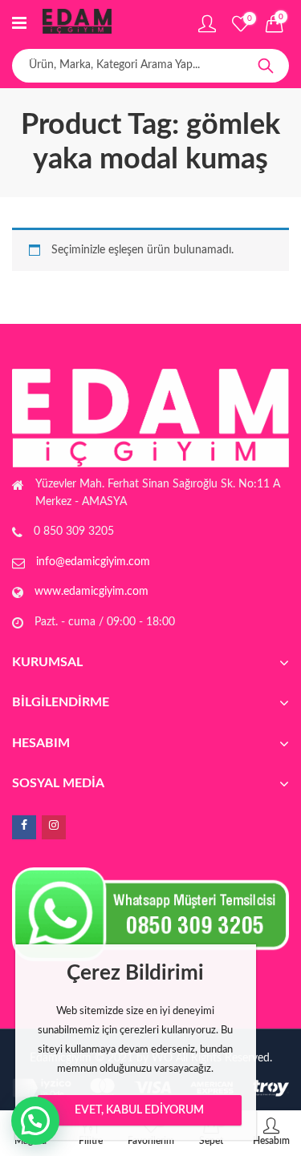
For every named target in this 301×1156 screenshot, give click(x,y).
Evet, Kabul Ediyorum (139, 1110)
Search (265, 66)
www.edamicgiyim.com (91, 591)
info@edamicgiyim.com (93, 562)
